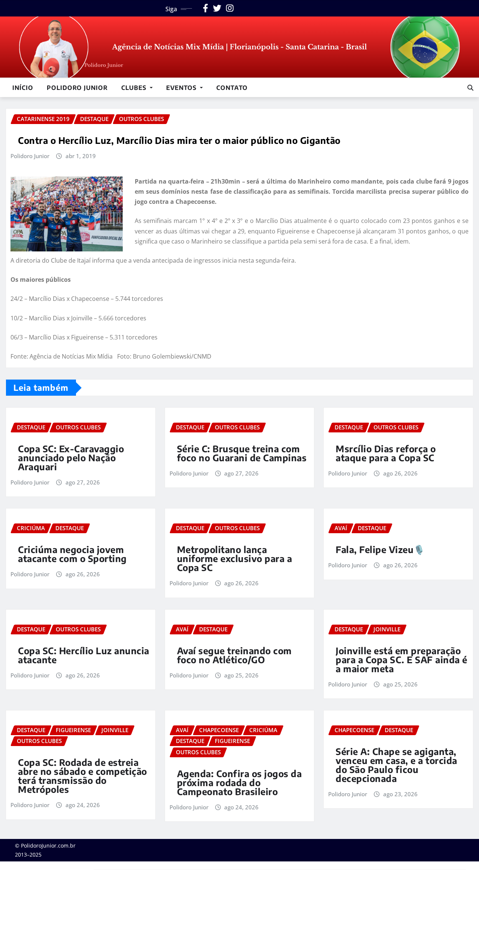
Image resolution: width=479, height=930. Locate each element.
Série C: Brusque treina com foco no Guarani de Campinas (242, 453)
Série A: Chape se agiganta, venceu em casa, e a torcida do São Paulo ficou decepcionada (396, 765)
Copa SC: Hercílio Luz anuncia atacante (83, 655)
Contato (232, 87)
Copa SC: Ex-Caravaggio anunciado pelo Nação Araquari (71, 457)
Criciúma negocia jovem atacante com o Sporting (72, 554)
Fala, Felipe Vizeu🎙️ (380, 549)
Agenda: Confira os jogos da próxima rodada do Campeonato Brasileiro (239, 782)
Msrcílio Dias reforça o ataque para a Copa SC (386, 453)
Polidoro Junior (77, 87)
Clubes (134, 87)
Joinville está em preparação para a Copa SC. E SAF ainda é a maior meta (401, 659)
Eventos (182, 87)
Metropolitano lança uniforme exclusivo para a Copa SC (234, 558)
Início (22, 87)
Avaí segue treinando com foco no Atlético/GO (234, 655)
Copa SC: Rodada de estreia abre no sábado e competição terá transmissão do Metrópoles (82, 776)
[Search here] (470, 88)
